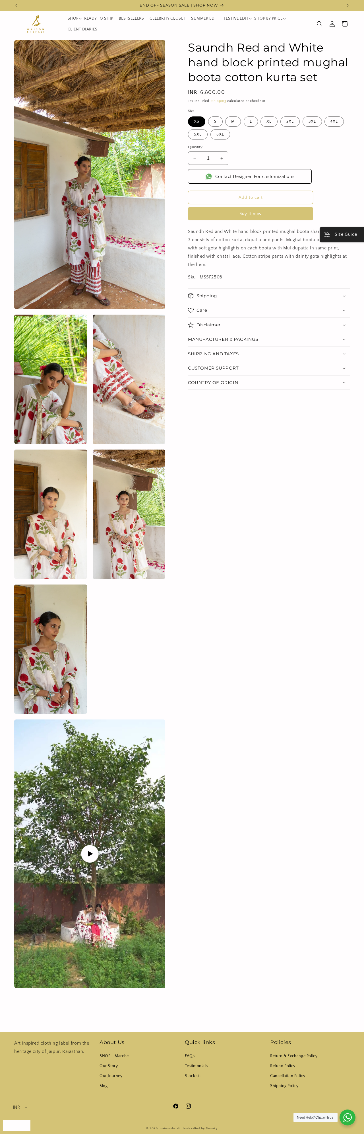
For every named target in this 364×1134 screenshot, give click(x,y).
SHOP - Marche (114, 1056)
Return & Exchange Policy (293, 1056)
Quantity (195, 147)
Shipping (218, 101)
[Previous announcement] (16, 5)
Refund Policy (282, 1066)
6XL (220, 134)
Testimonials (196, 1066)
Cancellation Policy (287, 1076)
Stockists (193, 1076)
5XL (198, 134)
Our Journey (111, 1076)
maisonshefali (170, 1128)
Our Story (109, 1066)
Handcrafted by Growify (199, 1128)
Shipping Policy (284, 1086)
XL (269, 121)
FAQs (190, 1056)
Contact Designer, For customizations (255, 176)
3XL (312, 121)
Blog (103, 1086)
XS (196, 121)
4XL (334, 121)
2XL (290, 121)
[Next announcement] (348, 5)
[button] (73, 18)
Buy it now (250, 213)
